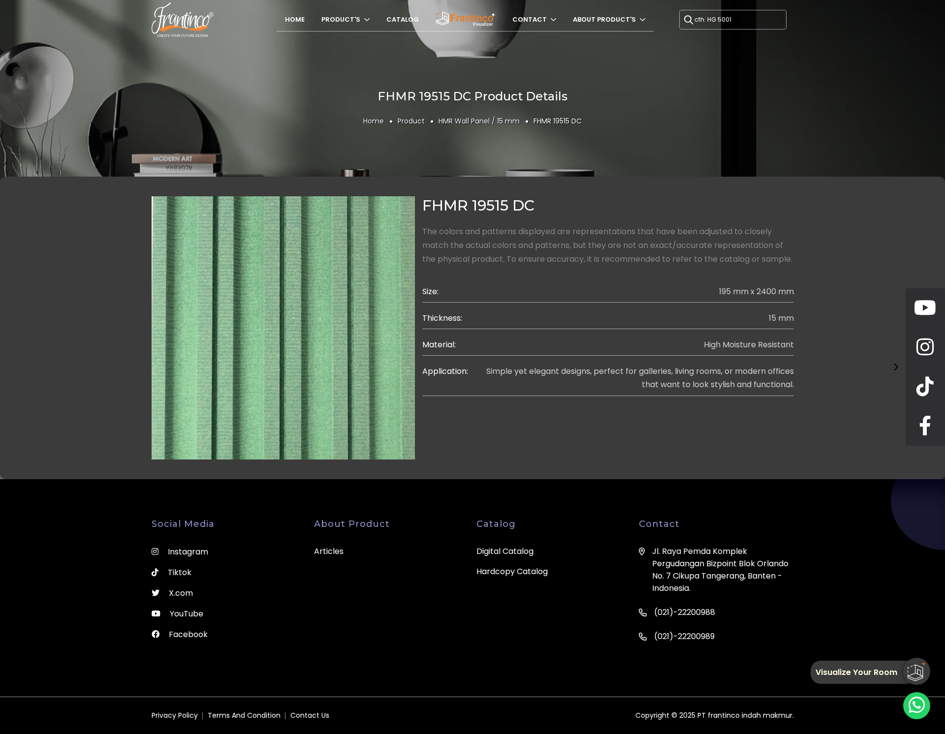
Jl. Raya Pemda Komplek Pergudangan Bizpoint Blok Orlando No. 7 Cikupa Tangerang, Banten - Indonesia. (720, 570)
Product (411, 121)
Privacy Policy (175, 715)
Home (295, 19)
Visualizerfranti (466, 19)
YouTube (185, 613)
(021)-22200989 (684, 636)
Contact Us (309, 715)
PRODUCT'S (341, 19)
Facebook (187, 634)
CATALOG (402, 19)
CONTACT (530, 19)
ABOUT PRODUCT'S (605, 19)
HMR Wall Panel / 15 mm (479, 121)
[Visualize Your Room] (916, 671)
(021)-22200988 (684, 612)
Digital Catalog (505, 551)
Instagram (187, 551)
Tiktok (178, 572)
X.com (180, 593)
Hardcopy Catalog (512, 571)
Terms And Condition (244, 715)
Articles (329, 551)
